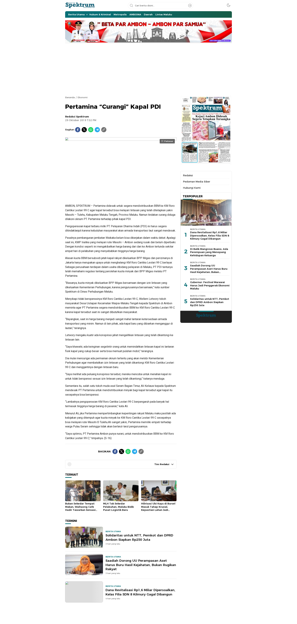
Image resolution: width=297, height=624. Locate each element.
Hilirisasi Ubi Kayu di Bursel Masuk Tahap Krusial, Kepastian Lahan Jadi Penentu (158, 508)
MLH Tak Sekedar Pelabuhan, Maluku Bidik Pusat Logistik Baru (118, 506)
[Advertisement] (148, 69)
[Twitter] (84, 129)
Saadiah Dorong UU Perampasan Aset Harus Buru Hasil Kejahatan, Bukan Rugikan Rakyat (141, 565)
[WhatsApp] (90, 129)
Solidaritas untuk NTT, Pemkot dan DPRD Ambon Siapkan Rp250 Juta (139, 537)
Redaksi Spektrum (77, 116)
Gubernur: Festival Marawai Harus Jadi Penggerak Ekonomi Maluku (209, 285)
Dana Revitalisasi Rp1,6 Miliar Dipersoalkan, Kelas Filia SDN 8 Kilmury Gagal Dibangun (140, 592)
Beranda (70, 97)
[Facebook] (77, 129)
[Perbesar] (121, 196)
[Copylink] (103, 129)
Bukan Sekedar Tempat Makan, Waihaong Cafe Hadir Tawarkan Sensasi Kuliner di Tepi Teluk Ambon (83, 508)
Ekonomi (82, 97)
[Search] (190, 5)
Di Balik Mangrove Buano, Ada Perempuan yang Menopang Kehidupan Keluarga (209, 252)
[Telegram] (97, 129)
